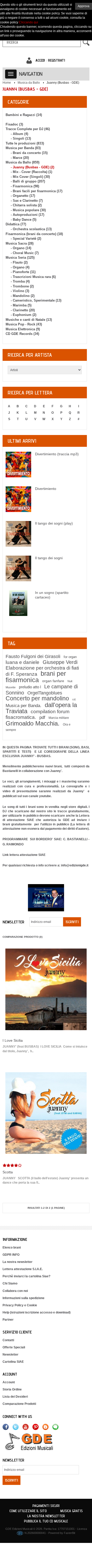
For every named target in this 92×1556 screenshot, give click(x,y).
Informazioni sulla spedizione (23, 1298)
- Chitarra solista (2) (26, 205)
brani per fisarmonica (36, 676)
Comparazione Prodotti (19, 1404)
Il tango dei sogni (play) (54, 523)
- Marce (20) (20, 158)
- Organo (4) (20, 267)
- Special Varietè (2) (26, 238)
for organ (70, 657)
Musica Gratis (71, 1511)
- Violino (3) (20, 291)
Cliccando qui (28, 22)
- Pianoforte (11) (23, 272)
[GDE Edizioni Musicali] (35, 1441)
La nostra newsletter (17, 1262)
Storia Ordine (12, 1389)
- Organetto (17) (23, 196)
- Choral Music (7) (25, 253)
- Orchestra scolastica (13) (31, 229)
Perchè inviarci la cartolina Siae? (26, 1276)
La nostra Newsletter (46, 1516)
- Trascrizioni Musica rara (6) (33, 277)
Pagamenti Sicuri (46, 1506)
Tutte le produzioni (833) (25, 143)
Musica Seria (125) (20, 257)
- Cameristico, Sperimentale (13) (36, 300)
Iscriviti (72, 922)
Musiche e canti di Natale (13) (29, 320)
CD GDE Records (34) (22, 334)
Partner (8, 1319)
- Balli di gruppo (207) (28, 181)
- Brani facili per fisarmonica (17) (36, 191)
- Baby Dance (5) (23, 219)
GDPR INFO (11, 1255)
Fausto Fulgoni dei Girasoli (33, 656)
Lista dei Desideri (15, 1396)
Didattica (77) (16, 224)
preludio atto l (30, 687)
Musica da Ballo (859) (22, 162)
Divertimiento (45, 489)
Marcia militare (59, 718)
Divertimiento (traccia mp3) (57, 454)
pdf (42, 717)
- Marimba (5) (21, 305)
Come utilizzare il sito (28, 1511)
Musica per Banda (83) (23, 148)
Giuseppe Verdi (60, 662)
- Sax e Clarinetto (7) (27, 200)
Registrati (56, 60)
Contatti (8, 1340)
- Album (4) (19, 134)
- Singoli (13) (21, 138)
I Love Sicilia (13, 1040)
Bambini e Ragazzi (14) (24, 115)
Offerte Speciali (14, 1347)
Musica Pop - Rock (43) (24, 324)
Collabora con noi (15, 1291)
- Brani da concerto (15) (29, 153)
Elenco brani (12, 1247)
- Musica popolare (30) (28, 210)
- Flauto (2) (19, 262)
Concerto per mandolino (37, 698)
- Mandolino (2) (22, 296)
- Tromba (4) (20, 281)
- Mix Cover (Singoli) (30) (30, 177)
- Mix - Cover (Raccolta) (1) (31, 172)
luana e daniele (22, 662)
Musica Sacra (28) (19, 243)
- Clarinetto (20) (23, 310)
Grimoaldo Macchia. (33, 723)
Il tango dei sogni (49, 558)
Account (9, 1382)
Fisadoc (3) (14, 124)
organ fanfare (53, 681)
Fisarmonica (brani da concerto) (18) (34, 234)
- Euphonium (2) (23, 315)
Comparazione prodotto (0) (22, 936)
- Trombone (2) (22, 286)
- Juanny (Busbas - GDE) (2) (32, 167)
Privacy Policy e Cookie (20, 1305)
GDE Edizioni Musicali (18, 1528)
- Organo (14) (21, 248)
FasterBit (69, 1532)
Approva (83, 6)
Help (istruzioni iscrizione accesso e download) (37, 1312)
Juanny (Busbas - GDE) (63, 82)
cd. (74, 699)
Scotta (8, 1172)
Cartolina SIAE (13, 1362)
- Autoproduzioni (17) (27, 215)
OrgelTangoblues (44, 692)
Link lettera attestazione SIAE (24, 855)
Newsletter (10, 1354)
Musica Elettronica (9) (23, 329)
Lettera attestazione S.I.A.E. (23, 1269)
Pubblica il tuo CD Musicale (46, 1521)
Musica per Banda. (23, 705)
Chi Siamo (10, 1283)
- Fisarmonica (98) (25, 186)
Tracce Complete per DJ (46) (28, 129)
